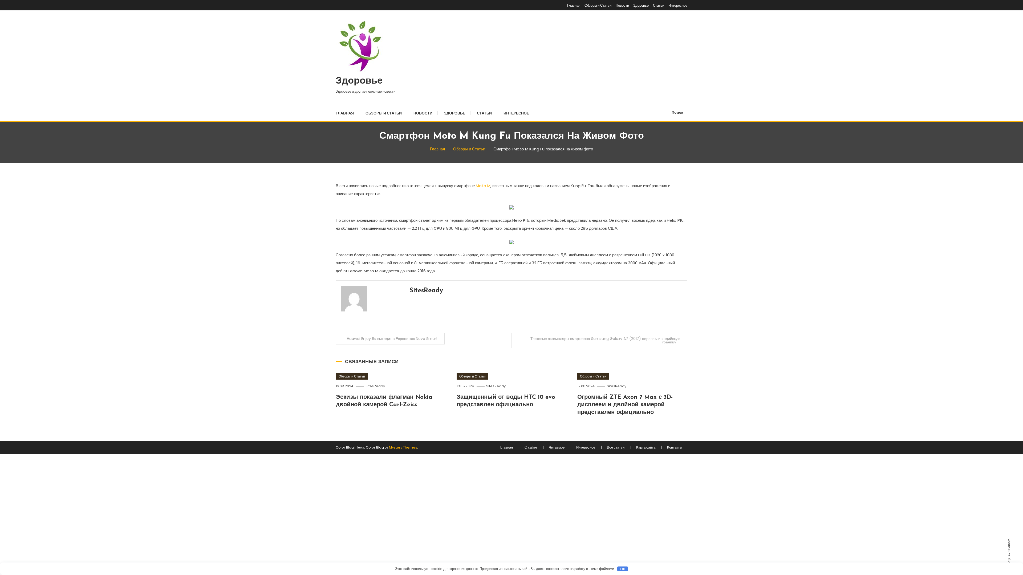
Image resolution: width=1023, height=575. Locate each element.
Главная (573, 5)
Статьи (658, 5)
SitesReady (426, 291)
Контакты (674, 447)
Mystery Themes (403, 447)
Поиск (677, 112)
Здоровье (641, 5)
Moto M (483, 185)
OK (622, 568)
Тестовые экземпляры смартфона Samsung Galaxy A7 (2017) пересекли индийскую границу (605, 340)
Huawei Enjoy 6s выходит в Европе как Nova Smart (392, 338)
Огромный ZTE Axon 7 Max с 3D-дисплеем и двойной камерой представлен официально (625, 405)
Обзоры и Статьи (597, 5)
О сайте (531, 447)
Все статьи (615, 447)
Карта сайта (645, 447)
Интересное (677, 5)
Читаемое (557, 447)
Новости (622, 5)
